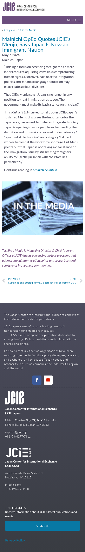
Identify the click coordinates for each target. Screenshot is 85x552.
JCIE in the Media (26, 30)
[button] (71, 20)
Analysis (9, 30)
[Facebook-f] (36, 380)
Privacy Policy (15, 540)
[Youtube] (48, 380)
